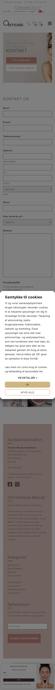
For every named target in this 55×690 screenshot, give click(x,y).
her (41, 371)
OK (27, 384)
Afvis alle (27, 392)
